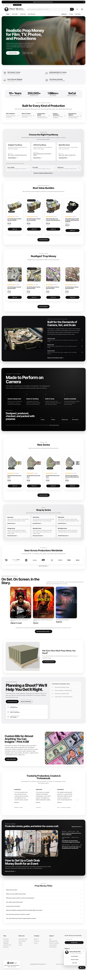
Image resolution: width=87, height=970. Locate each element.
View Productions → (43, 565)
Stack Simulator (31, 14)
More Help (74, 962)
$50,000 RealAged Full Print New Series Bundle (34, 219)
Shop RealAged (74, 956)
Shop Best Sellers (13, 52)
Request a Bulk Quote (26, 701)
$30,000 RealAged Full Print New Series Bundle (14, 219)
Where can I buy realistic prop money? (16, 894)
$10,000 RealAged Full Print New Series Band (14, 287)
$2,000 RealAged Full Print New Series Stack (52, 287)
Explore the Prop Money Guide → (55, 357)
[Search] (72, 9)
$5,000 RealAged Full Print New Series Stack (72, 287)
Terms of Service (60, 964)
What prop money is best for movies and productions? (20, 898)
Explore (20, 943)
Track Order (77, 14)
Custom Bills (6, 941)
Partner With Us (52, 947)
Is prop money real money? (13, 906)
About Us (36, 939)
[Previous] (9, 799)
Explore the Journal (77, 826)
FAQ (50, 939)
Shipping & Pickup (53, 941)
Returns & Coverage (54, 943)
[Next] (77, 799)
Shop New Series (43, 495)
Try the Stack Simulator (49, 661)
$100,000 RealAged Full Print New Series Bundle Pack (53, 219)
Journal (20, 945)
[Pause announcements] (83, 2)
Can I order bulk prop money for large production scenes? (21, 918)
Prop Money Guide (23, 939)
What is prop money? (11, 890)
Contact (71, 14)
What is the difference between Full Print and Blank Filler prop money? (24, 910)
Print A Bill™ (15, 14)
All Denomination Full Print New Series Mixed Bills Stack (72, 476)
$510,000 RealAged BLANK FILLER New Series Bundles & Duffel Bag (72, 220)
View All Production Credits (43, 631)
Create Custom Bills (27, 53)
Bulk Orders (23, 14)
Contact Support (53, 945)
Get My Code (74, 942)
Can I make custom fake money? (14, 902)
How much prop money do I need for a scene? (18, 914)
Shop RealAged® (43, 306)
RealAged (5, 943)
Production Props (7, 945)
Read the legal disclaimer (54, 425)
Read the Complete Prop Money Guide (43, 173)
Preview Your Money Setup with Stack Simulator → (43, 2)
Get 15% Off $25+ (17, 4)
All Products (6, 939)
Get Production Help (12, 701)
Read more (16, 802)
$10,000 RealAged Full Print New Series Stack (33, 287)
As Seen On (36, 941)
